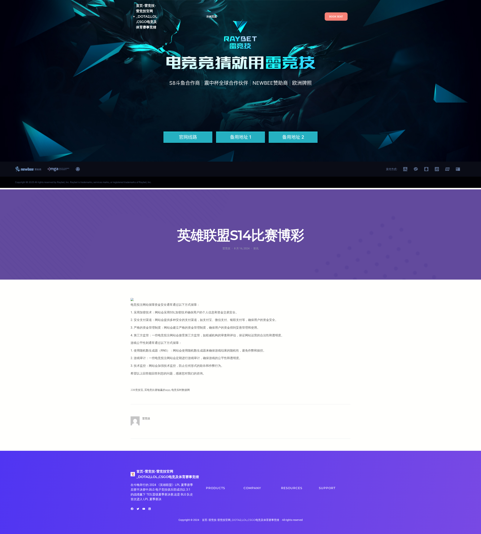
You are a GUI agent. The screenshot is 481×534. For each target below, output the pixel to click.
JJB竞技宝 (137, 390)
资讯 (256, 248)
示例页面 (211, 16)
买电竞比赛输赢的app (157, 390)
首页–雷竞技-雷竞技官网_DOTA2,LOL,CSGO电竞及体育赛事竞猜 (146, 16)
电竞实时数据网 (180, 390)
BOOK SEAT (336, 16)
